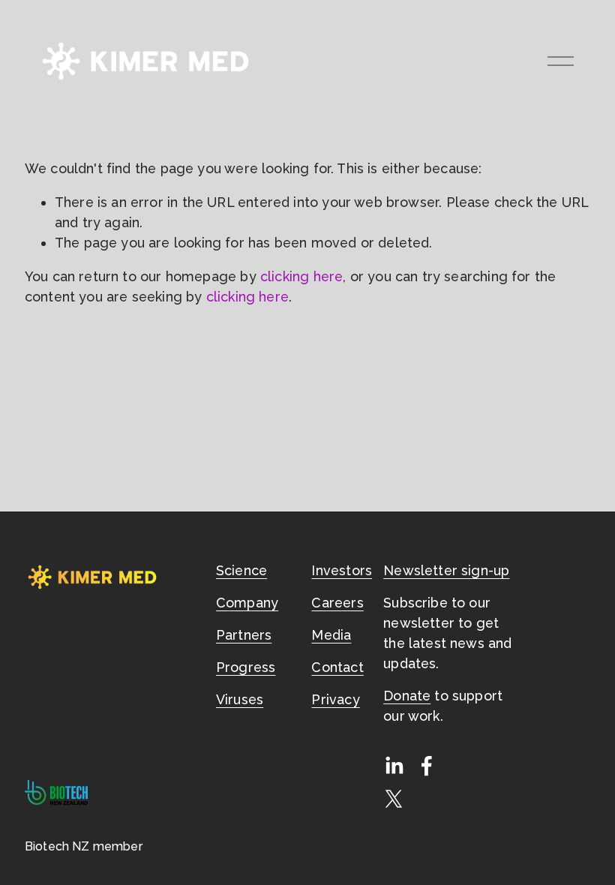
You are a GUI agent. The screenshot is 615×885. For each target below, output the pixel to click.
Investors (341, 570)
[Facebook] (426, 765)
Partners (244, 635)
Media (331, 635)
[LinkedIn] (393, 765)
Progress (245, 667)
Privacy (335, 699)
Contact (337, 667)
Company (247, 602)
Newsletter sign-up (446, 570)
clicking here (301, 276)
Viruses (239, 699)
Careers (337, 602)
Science (241, 570)
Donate (406, 696)
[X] (393, 798)
